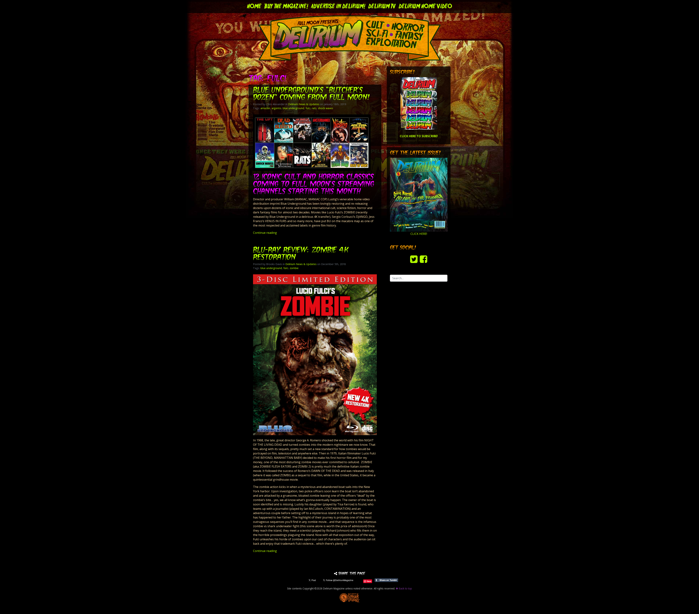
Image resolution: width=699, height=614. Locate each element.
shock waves (325, 108)
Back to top (405, 588)
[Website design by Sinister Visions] (350, 597)
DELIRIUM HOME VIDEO (425, 6)
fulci (308, 108)
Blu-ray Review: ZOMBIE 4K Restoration (300, 254)
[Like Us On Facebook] (423, 259)
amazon (265, 108)
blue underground (293, 108)
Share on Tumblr (386, 580)
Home (254, 6)
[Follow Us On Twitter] (414, 259)
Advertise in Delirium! (338, 6)
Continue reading (265, 233)
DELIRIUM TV (382, 6)
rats (314, 108)
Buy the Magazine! (286, 6)
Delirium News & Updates (303, 104)
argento (276, 108)
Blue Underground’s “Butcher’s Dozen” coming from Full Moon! (311, 94)
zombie (294, 268)
